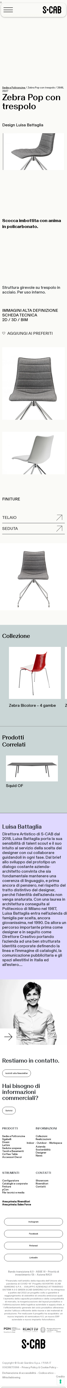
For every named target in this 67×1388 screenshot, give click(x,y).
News (39, 1155)
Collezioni (41, 1136)
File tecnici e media (13, 1192)
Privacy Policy (30, 1367)
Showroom (42, 1180)
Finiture (6, 1186)
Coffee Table (10, 1154)
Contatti (41, 1186)
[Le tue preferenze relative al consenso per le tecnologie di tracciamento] (60, 1381)
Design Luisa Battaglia (22, 125)
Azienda (40, 1146)
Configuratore (10, 1180)
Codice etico (46, 1373)
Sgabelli (7, 1139)
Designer (41, 1152)
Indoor (30, 1143)
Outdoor (42, 1143)
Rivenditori (42, 1183)
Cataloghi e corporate (15, 1183)
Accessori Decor (12, 1157)
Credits (60, 1376)
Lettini (6, 1145)
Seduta (10, 528)
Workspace (55, 1143)
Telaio (9, 517)
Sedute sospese (12, 1148)
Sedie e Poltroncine (14, 87)
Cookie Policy (48, 1367)
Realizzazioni (43, 1139)
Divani (5, 1142)
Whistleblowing (11, 1377)
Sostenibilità (43, 1149)
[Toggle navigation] (9, 10)
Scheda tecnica (19, 315)
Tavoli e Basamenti (13, 1151)
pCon (5, 1189)
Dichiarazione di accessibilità (19, 1373)
